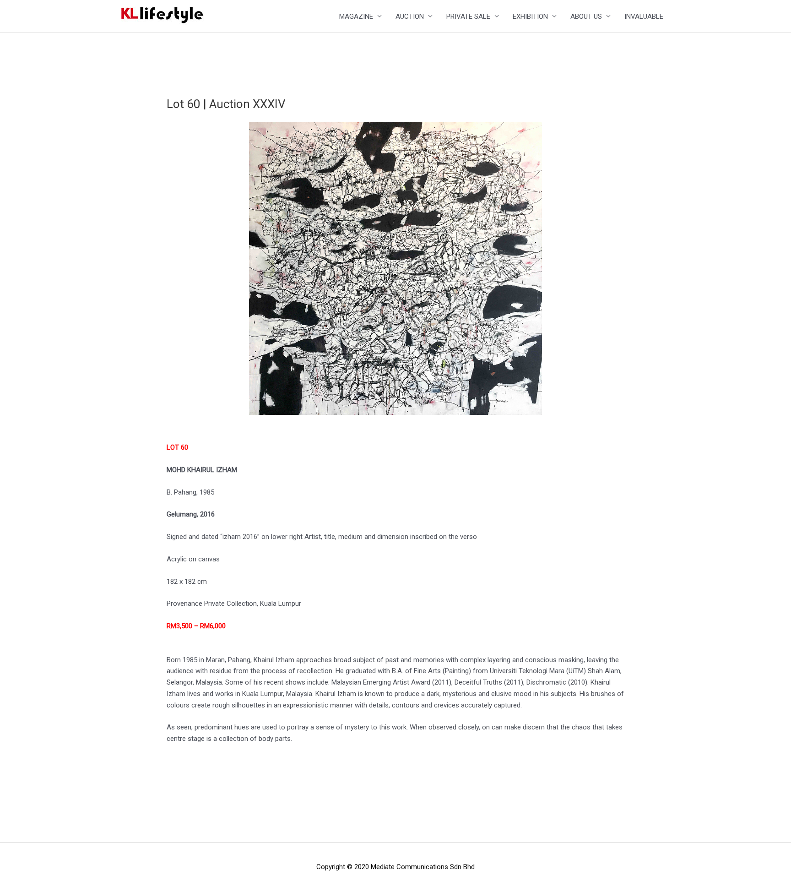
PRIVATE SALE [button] (468, 16)
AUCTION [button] (410, 16)
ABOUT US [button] (586, 16)
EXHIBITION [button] (530, 16)
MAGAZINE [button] (356, 16)
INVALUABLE (643, 16)
